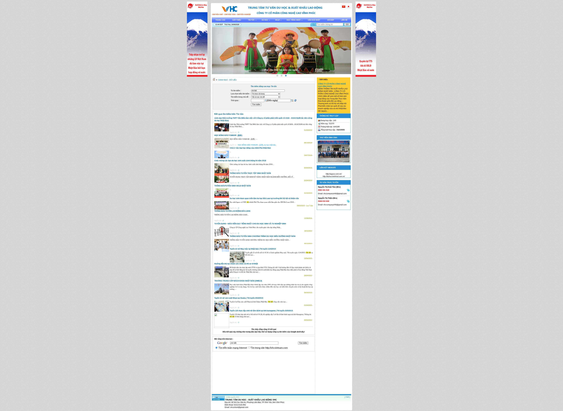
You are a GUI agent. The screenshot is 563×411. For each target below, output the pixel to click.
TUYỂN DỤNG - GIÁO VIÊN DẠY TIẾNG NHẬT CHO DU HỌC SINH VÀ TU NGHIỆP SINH (250, 224)
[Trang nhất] (214, 80)
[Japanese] (348, 6)
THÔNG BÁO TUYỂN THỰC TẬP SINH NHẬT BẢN (250, 173)
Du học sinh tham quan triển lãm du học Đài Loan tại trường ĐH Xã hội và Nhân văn (264, 198)
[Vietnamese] (343, 6)
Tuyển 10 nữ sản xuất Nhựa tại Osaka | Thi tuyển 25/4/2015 (238, 298)
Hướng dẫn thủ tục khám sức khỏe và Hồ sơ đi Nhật (236, 264)
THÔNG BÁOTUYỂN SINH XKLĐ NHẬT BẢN (232, 186)
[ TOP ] (347, 397)
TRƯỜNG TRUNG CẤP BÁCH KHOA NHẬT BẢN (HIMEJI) (238, 281)
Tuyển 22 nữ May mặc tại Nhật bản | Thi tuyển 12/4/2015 (253, 249)
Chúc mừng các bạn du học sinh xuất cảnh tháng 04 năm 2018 (240, 161)
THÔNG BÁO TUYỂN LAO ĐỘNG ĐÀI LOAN (232, 211)
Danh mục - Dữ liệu (227, 80)
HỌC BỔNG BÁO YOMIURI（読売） (228, 135)
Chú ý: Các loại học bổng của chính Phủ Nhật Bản (250, 148)
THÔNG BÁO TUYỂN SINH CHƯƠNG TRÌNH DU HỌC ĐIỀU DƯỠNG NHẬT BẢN (262, 236)
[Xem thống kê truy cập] (218, 400)
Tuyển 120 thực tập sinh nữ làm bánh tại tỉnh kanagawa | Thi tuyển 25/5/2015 (261, 311)
